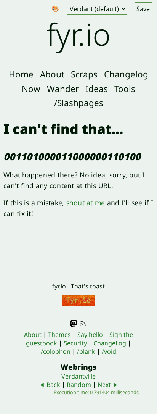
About (52, 74)
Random (79, 384)
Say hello (90, 334)
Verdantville (78, 376)
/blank (86, 351)
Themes (59, 334)
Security (75, 343)
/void (109, 351)
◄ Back (49, 384)
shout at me (85, 202)
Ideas (96, 89)
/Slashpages (78, 103)
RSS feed (83, 323)
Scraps (84, 74)
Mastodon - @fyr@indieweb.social (74, 323)
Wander (63, 89)
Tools (124, 89)
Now (31, 89)
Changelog (126, 74)
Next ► (108, 384)
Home (21, 74)
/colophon (55, 351)
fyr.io (78, 34)
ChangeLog (109, 343)
